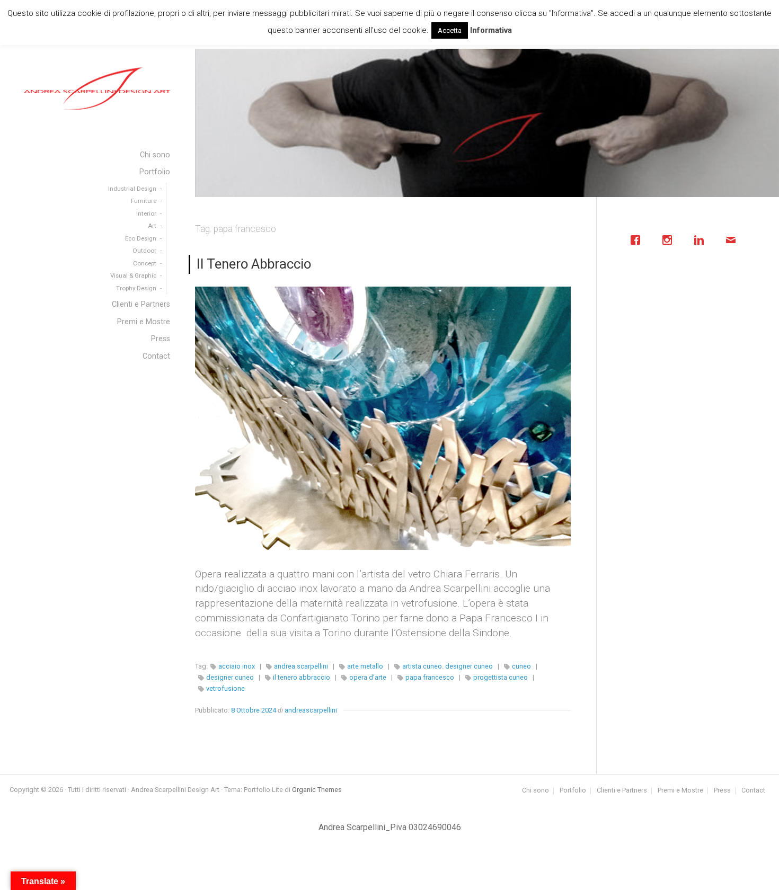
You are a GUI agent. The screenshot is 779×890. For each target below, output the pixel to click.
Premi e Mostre (680, 790)
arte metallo (365, 666)
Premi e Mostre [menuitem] (143, 321)
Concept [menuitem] (144, 263)
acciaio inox (236, 666)
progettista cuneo (500, 677)
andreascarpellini (311, 710)
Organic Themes (317, 790)
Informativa (491, 30)
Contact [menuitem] (156, 356)
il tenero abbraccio (301, 677)
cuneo (521, 666)
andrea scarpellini (301, 666)
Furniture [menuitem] (143, 200)
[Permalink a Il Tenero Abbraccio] (383, 418)
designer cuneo (230, 677)
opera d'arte (367, 677)
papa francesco (429, 677)
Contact (753, 790)
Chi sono (535, 790)
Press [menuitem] (160, 338)
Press (722, 790)
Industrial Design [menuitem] (132, 188)
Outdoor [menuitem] (144, 250)
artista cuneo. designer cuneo (447, 666)
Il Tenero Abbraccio (254, 264)
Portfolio (573, 790)
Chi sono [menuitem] (155, 154)
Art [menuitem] (152, 225)
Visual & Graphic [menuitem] (133, 275)
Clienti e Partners (622, 790)
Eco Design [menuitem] (140, 238)
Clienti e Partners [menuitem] (141, 304)
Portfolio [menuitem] (154, 171)
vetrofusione (225, 688)
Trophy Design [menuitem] (136, 288)
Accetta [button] (450, 30)
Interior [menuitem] (146, 213)
